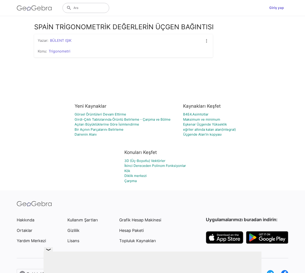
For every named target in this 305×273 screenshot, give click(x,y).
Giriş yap (276, 8)
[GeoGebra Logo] (34, 8)
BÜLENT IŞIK (60, 40)
